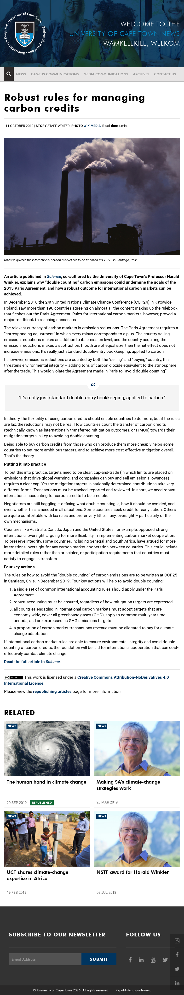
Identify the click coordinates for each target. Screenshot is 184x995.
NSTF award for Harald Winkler (133, 872)
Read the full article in (32, 661)
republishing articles (52, 691)
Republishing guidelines (133, 990)
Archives (141, 74)
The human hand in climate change (46, 782)
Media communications (106, 74)
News (21, 74)
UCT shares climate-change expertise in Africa (37, 875)
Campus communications (55, 74)
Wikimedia (92, 126)
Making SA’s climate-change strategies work (128, 785)
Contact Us (165, 74)
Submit (99, 959)
